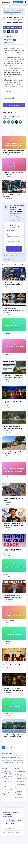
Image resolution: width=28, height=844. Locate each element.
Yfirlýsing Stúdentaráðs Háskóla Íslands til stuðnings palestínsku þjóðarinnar (13, 12)
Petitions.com (5, 2)
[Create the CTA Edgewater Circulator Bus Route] (14, 190)
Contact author (9, 98)
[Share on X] (8, 31)
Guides (4, 769)
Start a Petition (18, 2)
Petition (8, 36)
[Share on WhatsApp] (4, 31)
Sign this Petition (14, 105)
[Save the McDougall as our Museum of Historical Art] (14, 168)
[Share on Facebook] (12, 122)
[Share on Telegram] (20, 122)
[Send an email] (12, 31)
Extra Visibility (10, 43)
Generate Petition (15, 249)
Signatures (10, 40)
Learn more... (8, 816)
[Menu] (25, 2)
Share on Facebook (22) (13, 28)
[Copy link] (16, 31)
